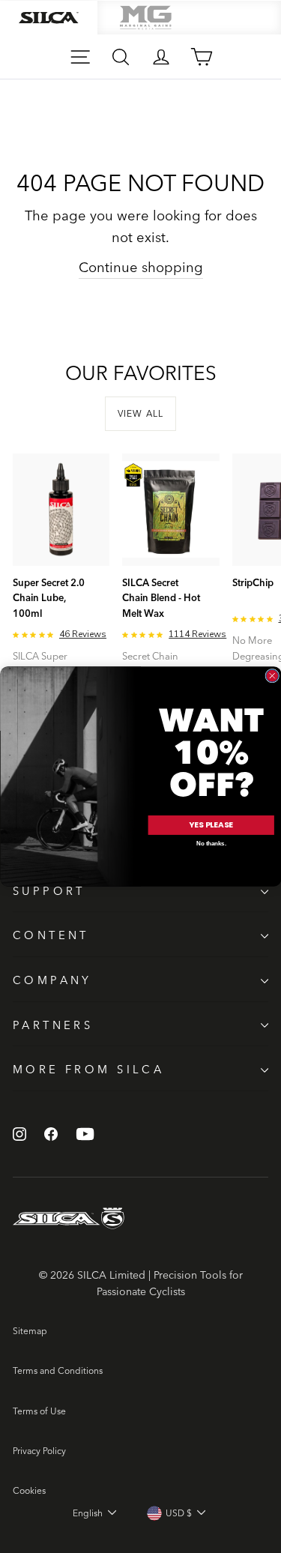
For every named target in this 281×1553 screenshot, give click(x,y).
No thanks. (211, 844)
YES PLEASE (211, 824)
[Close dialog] (271, 675)
